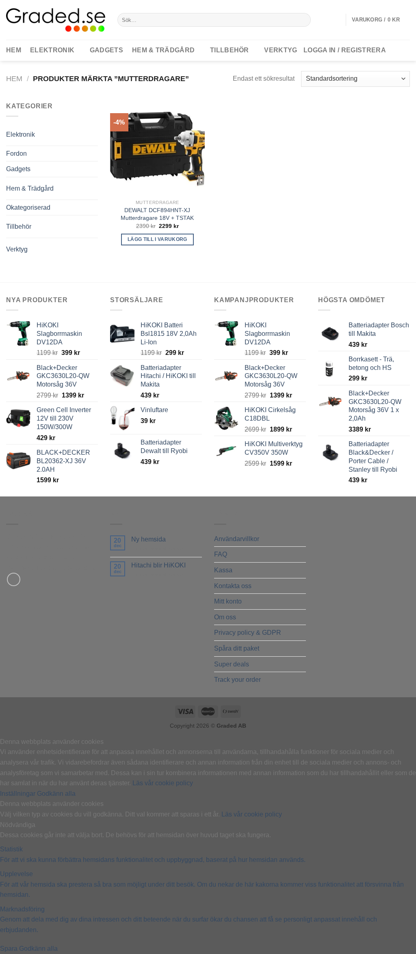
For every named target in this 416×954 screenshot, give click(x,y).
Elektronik (52, 50)
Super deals (231, 664)
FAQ (220, 554)
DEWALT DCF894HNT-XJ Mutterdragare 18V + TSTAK (157, 214)
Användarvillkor (236, 538)
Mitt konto (228, 601)
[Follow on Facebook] (13, 579)
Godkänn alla (56, 793)
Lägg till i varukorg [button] (157, 239)
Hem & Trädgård (163, 50)
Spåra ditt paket (236, 648)
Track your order (237, 679)
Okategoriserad (28, 207)
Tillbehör (229, 50)
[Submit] (303, 20)
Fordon (16, 153)
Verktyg (280, 50)
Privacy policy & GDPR (247, 632)
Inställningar (18, 793)
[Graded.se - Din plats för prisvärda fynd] (55, 19)
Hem (14, 78)
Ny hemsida (148, 539)
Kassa (223, 570)
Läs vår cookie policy (162, 783)
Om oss (225, 617)
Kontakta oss (232, 585)
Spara (9, 948)
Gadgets (106, 50)
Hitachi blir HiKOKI (158, 565)
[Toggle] (81, 131)
